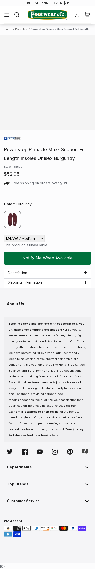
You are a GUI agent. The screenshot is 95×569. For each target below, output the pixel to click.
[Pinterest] (70, 452)
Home (7, 29)
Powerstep (21, 29)
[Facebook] (25, 452)
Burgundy (18, 204)
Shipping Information (25, 282)
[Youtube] (40, 452)
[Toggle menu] (6, 15)
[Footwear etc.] (47, 15)
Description (17, 272)
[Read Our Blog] (85, 451)
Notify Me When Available (47, 257)
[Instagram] (55, 452)
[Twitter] (10, 452)
